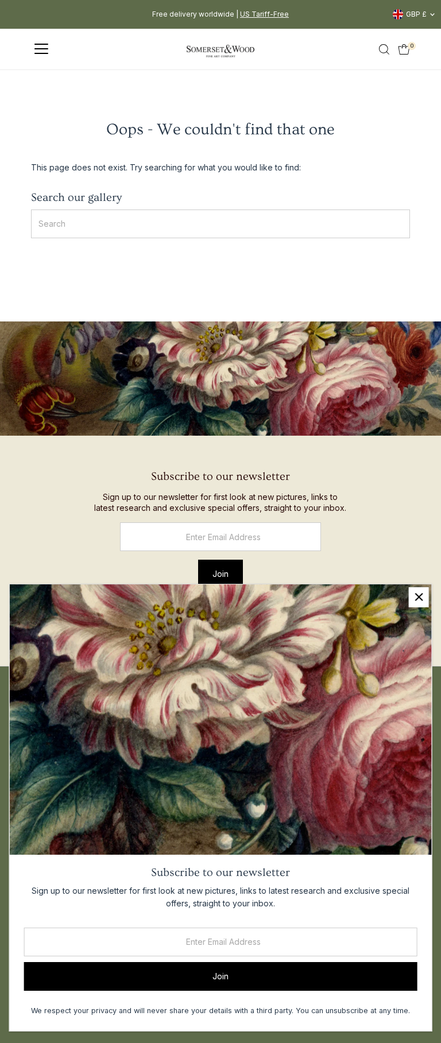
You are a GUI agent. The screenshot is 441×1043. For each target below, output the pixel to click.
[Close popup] (419, 597)
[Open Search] (384, 49)
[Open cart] (404, 49)
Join (220, 574)
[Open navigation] (41, 49)
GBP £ (416, 14)
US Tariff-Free (264, 14)
